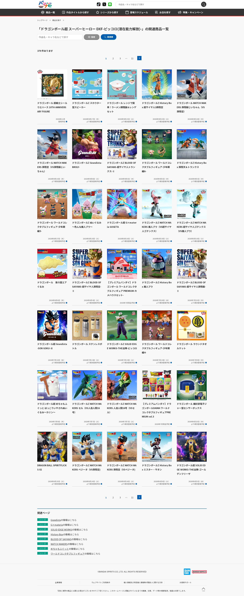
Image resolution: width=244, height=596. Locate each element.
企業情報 (58, 582)
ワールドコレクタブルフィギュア (67, 553)
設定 (93, 36)
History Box (57, 534)
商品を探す (56, 20)
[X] (98, 4)
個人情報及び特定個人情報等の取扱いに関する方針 (143, 582)
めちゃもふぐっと (60, 548)
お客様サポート (185, 582)
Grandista (56, 520)
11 (132, 58)
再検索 (110, 36)
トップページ (42, 20)
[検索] (203, 4)
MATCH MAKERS (59, 544)
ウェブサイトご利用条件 (100, 582)
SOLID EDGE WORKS (61, 529)
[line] (109, 4)
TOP (203, 591)
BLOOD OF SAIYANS (61, 539)
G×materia (57, 524)
